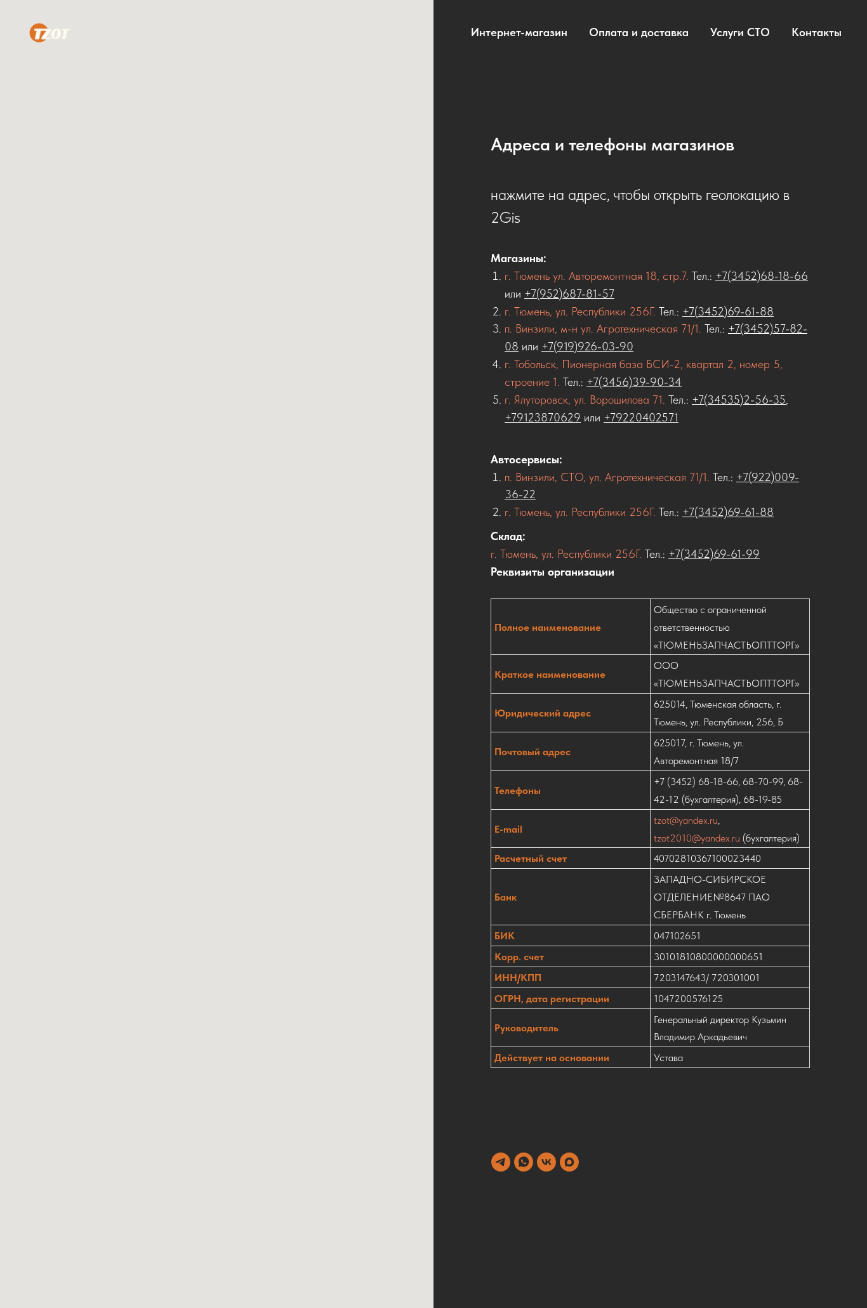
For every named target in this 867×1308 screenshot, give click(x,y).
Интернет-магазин (519, 32)
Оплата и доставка (639, 32)
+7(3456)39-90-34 (634, 381)
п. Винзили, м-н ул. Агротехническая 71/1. (605, 328)
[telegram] (500, 1162)
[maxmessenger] (569, 1162)
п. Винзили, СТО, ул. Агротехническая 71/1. (607, 477)
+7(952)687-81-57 (569, 293)
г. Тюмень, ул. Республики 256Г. (580, 311)
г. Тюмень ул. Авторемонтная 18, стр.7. (598, 275)
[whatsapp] (523, 1162)
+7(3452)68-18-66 (761, 275)
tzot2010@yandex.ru (697, 838)
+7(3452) (690, 553)
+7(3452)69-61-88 (728, 311)
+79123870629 (543, 417)
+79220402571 (641, 417)
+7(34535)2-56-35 (739, 399)
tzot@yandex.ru (686, 820)
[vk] (546, 1162)
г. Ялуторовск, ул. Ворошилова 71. (585, 399)
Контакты (816, 32)
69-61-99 (736, 553)
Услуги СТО (740, 32)
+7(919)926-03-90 (587, 346)
